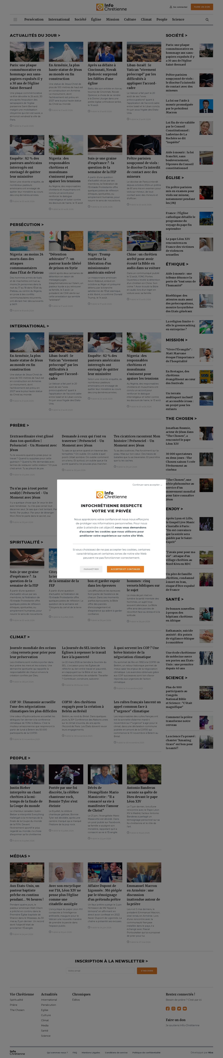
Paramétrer (91, 569)
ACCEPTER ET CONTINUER (125, 569)
